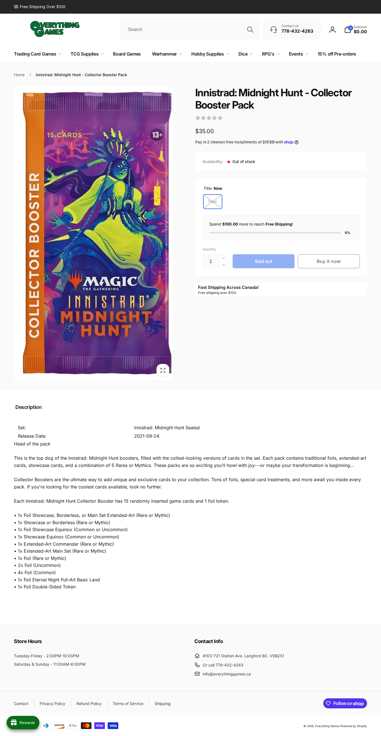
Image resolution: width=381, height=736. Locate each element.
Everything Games (327, 726)
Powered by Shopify (353, 726)
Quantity (209, 249)
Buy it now (329, 261)
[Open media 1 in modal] (93, 233)
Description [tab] (28, 407)
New (212, 201)
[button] (355, 29)
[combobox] (190, 29)
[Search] (250, 29)
